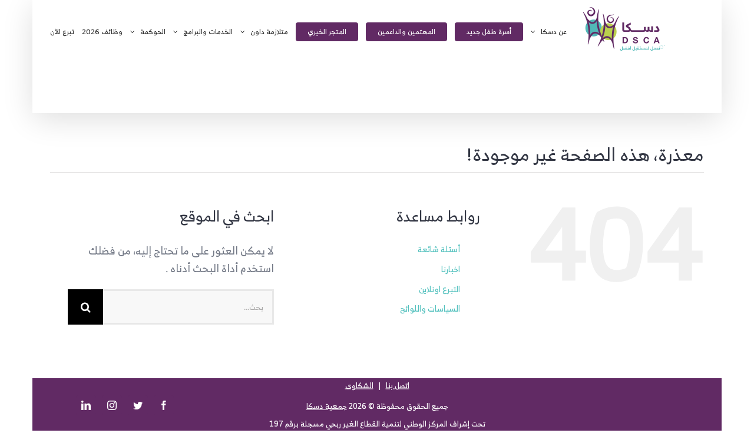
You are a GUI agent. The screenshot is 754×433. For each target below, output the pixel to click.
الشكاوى (359, 385)
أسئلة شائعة (439, 249)
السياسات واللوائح (430, 308)
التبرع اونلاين (439, 289)
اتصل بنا (397, 385)
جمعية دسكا (326, 406)
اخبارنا (450, 269)
